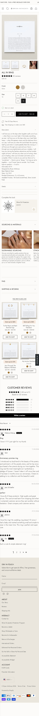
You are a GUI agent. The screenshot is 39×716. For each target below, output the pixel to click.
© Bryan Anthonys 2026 (9, 686)
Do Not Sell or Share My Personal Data (14, 651)
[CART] (36, 8)
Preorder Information (8, 672)
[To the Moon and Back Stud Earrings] (10, 310)
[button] (7, 76)
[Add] (34, 209)
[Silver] (12, 333)
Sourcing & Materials (11, 224)
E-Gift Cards (5, 668)
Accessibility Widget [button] (8, 660)
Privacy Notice (31, 686)
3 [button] (20, 552)
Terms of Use (21, 686)
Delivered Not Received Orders (12, 647)
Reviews (4, 606)
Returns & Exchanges (8, 639)
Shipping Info (6, 611)
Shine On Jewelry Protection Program (13, 623)
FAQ (3, 281)
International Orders (8, 643)
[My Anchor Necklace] (28, 350)
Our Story (5, 602)
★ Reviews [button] (37, 360)
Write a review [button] (19, 415)
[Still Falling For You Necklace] (28, 310)
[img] (5, 429)
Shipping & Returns (10, 289)
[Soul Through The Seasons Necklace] (10, 350)
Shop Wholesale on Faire (10, 631)
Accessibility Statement (9, 656)
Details (4, 186)
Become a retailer (7, 627)
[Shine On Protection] (8, 206)
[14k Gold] (9, 333)
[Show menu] (3, 8)
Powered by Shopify (8, 690)
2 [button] (16, 552)
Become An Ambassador (9, 635)
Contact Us (5, 619)
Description (5, 130)
